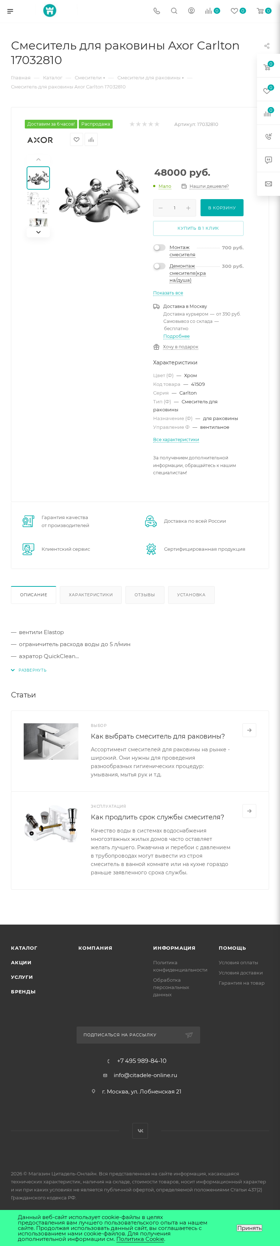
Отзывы (145, 594)
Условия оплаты (238, 962)
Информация (174, 948)
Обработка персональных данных (171, 987)
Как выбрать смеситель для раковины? (158, 736)
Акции (21, 962)
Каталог (24, 948)
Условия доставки (241, 973)
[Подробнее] (249, 730)
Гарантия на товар (242, 983)
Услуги (22, 977)
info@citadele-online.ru (145, 1075)
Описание (33, 594)
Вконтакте (140, 1131)
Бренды (23, 991)
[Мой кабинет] (191, 11)
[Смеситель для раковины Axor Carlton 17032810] (100, 196)
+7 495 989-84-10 (142, 1061)
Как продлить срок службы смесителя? (157, 817)
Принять (249, 1228)
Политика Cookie (140, 1238)
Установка (191, 594)
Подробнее (176, 336)
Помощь (232, 948)
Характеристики (91, 594)
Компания (95, 948)
